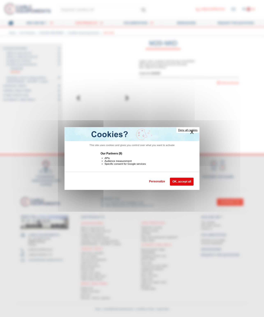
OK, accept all (181, 181)
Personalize (157, 181)
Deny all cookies (188, 130)
